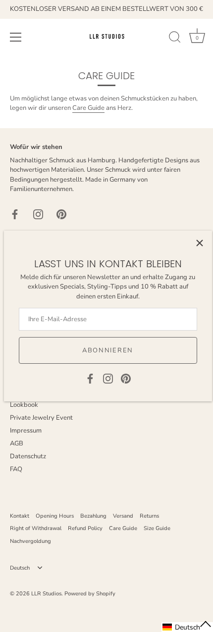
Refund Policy (85, 528)
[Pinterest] (126, 378)
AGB (16, 443)
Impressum (26, 430)
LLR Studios (46, 593)
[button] (187, 627)
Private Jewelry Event (41, 417)
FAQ (16, 469)
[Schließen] (200, 243)
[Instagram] (108, 378)
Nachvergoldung (30, 541)
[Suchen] (175, 38)
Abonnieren (107, 350)
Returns (149, 516)
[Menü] (16, 37)
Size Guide (157, 528)
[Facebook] (90, 378)
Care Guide (88, 107)
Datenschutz (28, 456)
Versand (123, 516)
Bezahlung (93, 516)
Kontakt (19, 516)
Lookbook (24, 404)
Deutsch (20, 568)
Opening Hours (55, 516)
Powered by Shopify (89, 593)
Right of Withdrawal (35, 528)
